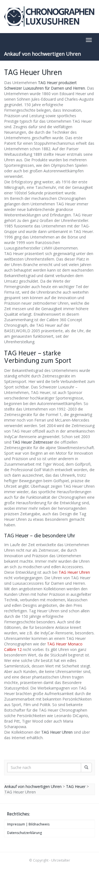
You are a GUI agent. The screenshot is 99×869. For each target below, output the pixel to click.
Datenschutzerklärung (24, 832)
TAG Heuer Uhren (74, 572)
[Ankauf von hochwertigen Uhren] (49, 16)
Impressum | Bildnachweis (28, 824)
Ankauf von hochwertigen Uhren (42, 53)
